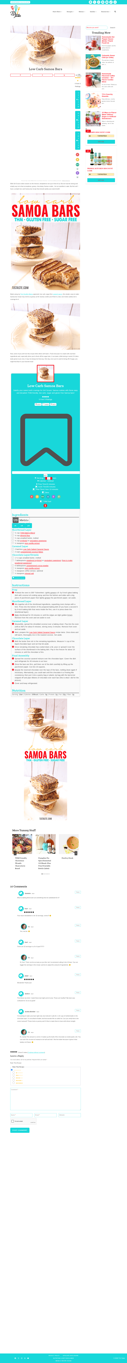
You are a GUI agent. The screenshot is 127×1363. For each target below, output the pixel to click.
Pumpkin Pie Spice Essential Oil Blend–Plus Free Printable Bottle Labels (44, 863)
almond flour (25, 535)
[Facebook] (90, 2)
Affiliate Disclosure (66, 180)
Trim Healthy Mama (26, 294)
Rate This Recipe (15, 1063)
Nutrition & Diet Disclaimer (63, 1358)
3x (28, 526)
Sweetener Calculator (20, 2)
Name (13, 1115)
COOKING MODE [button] (19, 578)
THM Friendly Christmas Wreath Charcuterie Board (21, 863)
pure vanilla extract (32, 543)
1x (15, 526)
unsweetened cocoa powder (37, 566)
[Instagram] (98, 2)
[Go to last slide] (15, 853)
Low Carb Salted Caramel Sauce (36, 549)
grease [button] (53, 593)
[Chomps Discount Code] (101, 128)
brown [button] (69, 615)
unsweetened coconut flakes (32, 552)
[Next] (76, 853)
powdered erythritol (34, 560)
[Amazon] (115, 2)
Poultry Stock (67, 858)
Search (112, 27)
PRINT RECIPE (78, 120)
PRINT (39, 404)
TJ (29, 927)
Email (37, 1115)
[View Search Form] (115, 11)
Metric (24, 520)
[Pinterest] (102, 2)
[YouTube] (107, 2)
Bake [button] (17, 615)
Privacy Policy (54, 1355)
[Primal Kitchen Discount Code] (101, 157)
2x (22, 526)
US (16, 520)
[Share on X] (64, 75)
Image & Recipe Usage (64, 1360)
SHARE (46, 404)
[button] (75, 78)
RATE (54, 404)
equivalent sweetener (38, 541)
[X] (94, 2)
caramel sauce (57, 294)
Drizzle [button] (17, 670)
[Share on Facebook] (42, 75)
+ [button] (51, 478)
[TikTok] (111, 2)
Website (62, 1115)
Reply (78, 892)
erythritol (23, 541)
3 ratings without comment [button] (36, 1052)
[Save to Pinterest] (20, 75)
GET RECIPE (78, 99)
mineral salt (29, 573)
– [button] (46, 478)
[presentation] (22, 844)
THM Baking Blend (27, 533)
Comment (14, 1089)
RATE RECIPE (78, 140)
